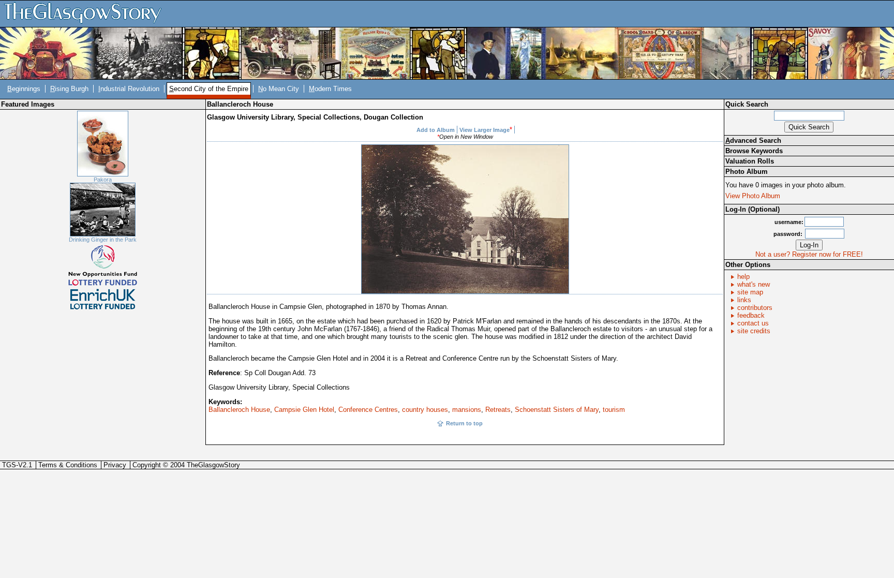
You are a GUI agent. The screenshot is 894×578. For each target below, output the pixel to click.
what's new (753, 284)
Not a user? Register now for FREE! (809, 254)
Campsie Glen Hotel (304, 409)
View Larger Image (484, 130)
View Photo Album (752, 196)
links (744, 300)
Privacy (114, 465)
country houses (425, 409)
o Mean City (278, 89)
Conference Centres (368, 409)
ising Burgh (69, 89)
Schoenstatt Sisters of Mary (557, 409)
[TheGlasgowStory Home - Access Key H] (86, 13)
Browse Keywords (754, 151)
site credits (753, 331)
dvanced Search (753, 140)
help (743, 276)
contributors (754, 308)
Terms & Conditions (67, 465)
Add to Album (435, 130)
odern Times (330, 89)
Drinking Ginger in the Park (103, 239)
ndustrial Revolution (128, 89)
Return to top (464, 423)
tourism (614, 409)
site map (750, 292)
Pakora (103, 179)
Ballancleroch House (239, 409)
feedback (751, 315)
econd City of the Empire (208, 89)
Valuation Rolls (749, 161)
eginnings (23, 89)
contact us (753, 323)
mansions (466, 409)
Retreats (498, 409)
